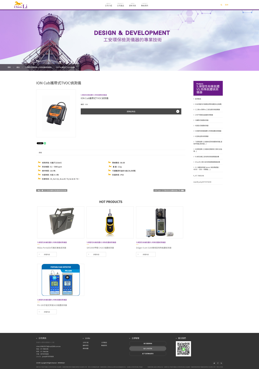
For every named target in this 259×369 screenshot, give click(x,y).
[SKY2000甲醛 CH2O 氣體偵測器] (110, 222)
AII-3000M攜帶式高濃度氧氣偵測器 (52, 190)
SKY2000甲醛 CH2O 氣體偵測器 (100, 247)
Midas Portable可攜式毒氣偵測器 (51, 247)
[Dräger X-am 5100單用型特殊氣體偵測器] (159, 222)
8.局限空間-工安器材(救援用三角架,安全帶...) (207, 150)
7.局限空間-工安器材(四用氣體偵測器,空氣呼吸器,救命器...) (207, 143)
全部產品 (198, 99)
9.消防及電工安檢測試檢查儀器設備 (207, 156)
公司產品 (104, 342)
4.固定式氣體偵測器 (201, 125)
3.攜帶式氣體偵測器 (201, 120)
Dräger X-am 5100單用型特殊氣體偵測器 (153, 247)
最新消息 (85, 345)
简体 (226, 5)
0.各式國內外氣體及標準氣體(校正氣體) (208, 104)
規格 (40, 152)
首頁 (9, 67)
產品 (18, 67)
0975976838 (44, 354)
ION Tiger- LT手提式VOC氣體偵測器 (168, 190)
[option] (56, 113)
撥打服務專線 (148, 343)
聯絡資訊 (104, 345)
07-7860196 (199, 176)
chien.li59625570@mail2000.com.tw (48, 346)
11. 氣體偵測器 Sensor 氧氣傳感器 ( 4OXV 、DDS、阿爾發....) (206, 168)
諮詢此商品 (131, 111)
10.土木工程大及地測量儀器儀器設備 (207, 162)
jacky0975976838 (204, 182)
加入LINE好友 (147, 348)
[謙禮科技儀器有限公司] (20, 4)
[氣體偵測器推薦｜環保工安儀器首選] (129, 40)
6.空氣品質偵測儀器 (201, 136)
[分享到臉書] (218, 363)
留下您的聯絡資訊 (147, 354)
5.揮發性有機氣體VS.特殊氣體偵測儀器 (38, 67)
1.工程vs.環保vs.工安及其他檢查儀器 (207, 109)
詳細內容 (47, 254)
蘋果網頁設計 (61, 363)
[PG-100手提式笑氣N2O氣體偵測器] (60, 280)
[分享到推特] (214, 363)
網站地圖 (85, 348)
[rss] (221, 363)
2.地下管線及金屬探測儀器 (204, 115)
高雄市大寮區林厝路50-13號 (45, 342)
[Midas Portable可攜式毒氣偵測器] (60, 222)
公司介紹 (85, 342)
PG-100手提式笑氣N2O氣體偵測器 (52, 305)
